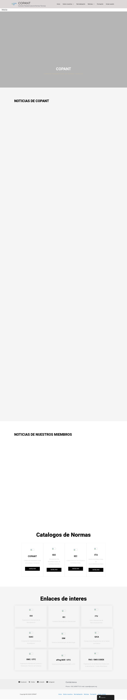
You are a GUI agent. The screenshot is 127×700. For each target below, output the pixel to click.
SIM (63, 638)
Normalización (80, 4)
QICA (97, 637)
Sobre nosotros (67, 4)
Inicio (58, 4)
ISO (31, 616)
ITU (96, 616)
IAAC (31, 637)
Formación (100, 4)
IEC (63, 617)
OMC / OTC (31, 659)
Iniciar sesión (110, 4)
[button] (73, 4)
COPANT (24, 3)
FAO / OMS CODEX (96, 660)
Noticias (90, 4)
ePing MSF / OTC (63, 660)
